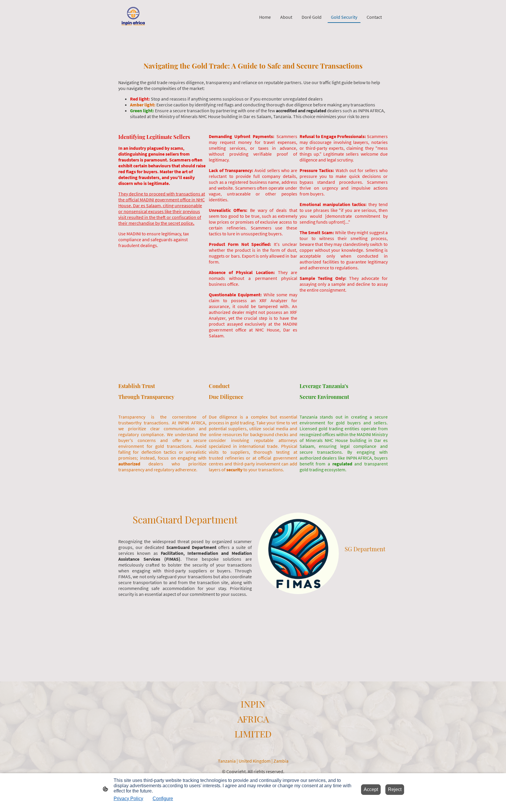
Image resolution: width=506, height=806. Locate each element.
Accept (371, 789)
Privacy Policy (128, 798)
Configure (163, 798)
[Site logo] (133, 17)
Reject (394, 789)
